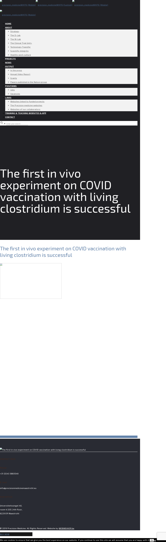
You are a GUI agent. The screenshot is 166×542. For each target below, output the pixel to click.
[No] (155, 540)
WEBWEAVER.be (66, 528)
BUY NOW (4, 534)
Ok (152, 540)
